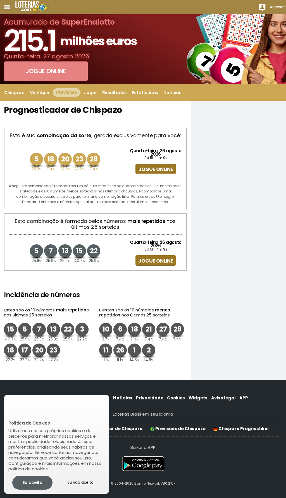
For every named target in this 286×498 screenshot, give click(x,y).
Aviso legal (223, 398)
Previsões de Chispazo (180, 429)
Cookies (176, 398)
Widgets (198, 398)
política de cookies (28, 469)
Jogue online (155, 169)
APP (243, 398)
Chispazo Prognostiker (243, 429)
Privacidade (149, 398)
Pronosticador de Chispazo (111, 429)
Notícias (122, 398)
